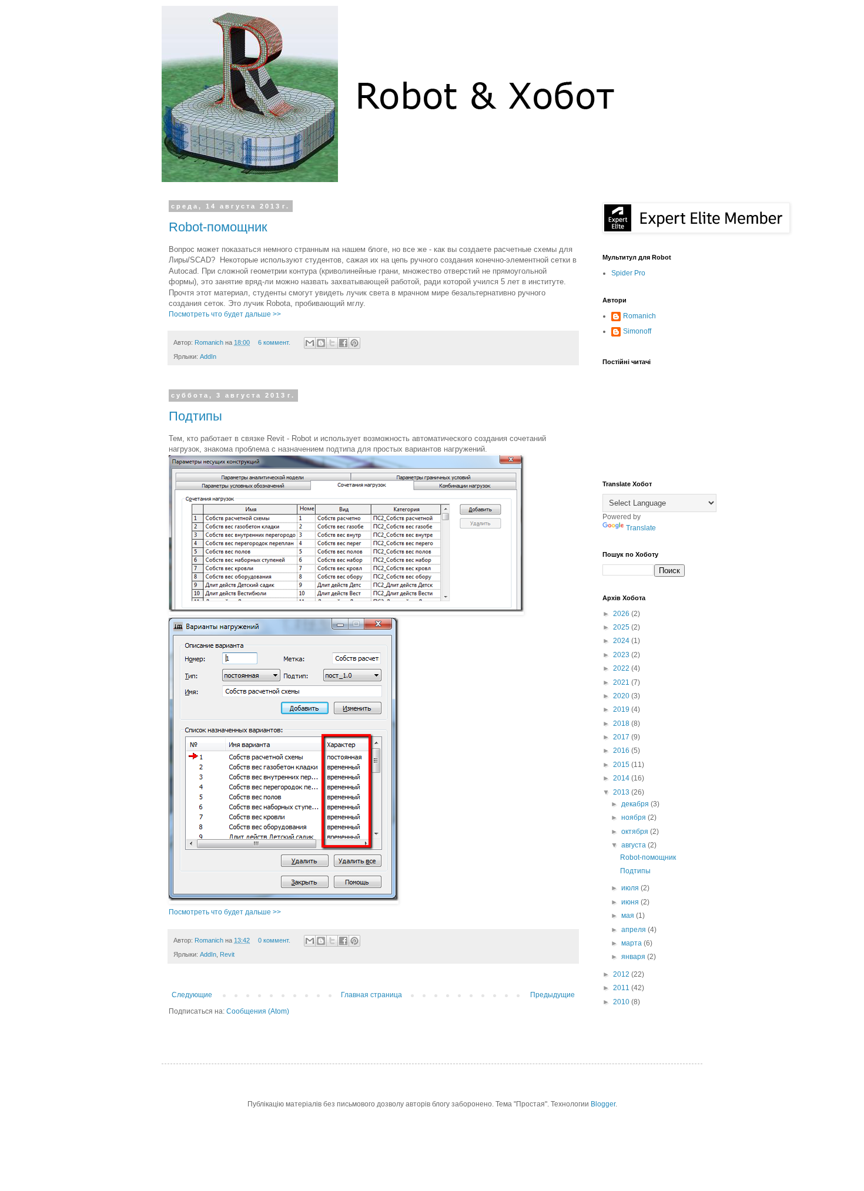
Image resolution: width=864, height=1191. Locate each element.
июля (631, 888)
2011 (622, 988)
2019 (622, 709)
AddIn (208, 356)
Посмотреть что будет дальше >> (225, 314)
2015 (622, 765)
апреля (634, 930)
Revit (227, 954)
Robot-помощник (218, 227)
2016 (622, 750)
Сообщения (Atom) (257, 1011)
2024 (622, 641)
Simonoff (637, 331)
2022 (622, 668)
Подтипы (195, 416)
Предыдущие (552, 995)
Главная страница (371, 995)
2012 (622, 974)
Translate (641, 528)
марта (632, 943)
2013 (622, 792)
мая (628, 915)
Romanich (210, 342)
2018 (622, 723)
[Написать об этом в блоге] (321, 343)
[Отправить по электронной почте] (310, 343)
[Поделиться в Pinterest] (354, 343)
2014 (622, 778)
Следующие (192, 995)
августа (634, 845)
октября (635, 831)
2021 (622, 682)
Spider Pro (628, 273)
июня (631, 902)
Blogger (603, 1104)
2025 (622, 627)
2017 (622, 737)
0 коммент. (274, 940)
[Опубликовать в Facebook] (343, 343)
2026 (622, 614)
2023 (622, 655)
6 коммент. (274, 342)
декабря (636, 804)
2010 (622, 1002)
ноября (634, 817)
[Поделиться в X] (332, 343)
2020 (622, 696)
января (634, 957)
